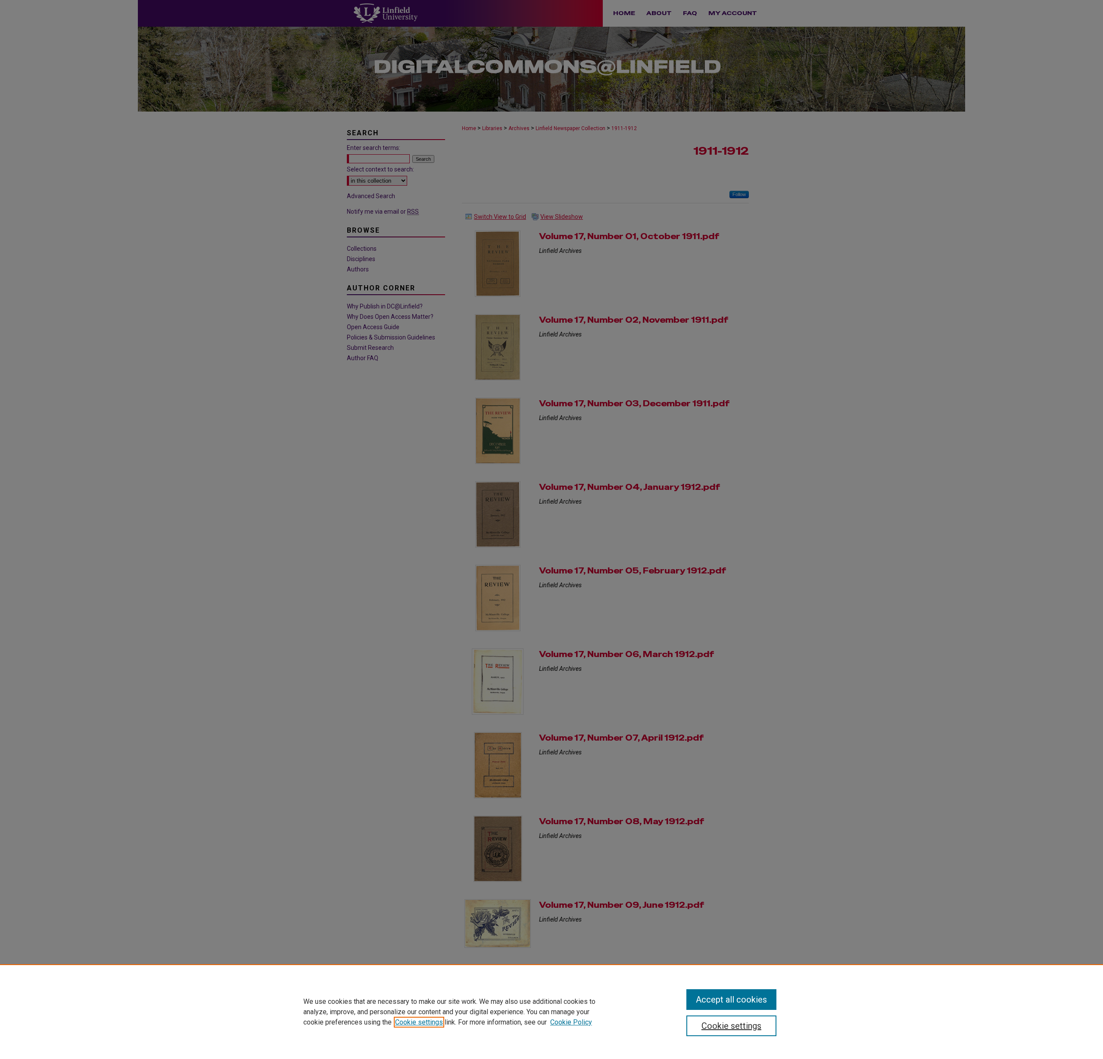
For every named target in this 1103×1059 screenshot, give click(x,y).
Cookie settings (419, 1022)
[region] (551, 1011)
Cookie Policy (571, 1022)
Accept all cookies (731, 999)
